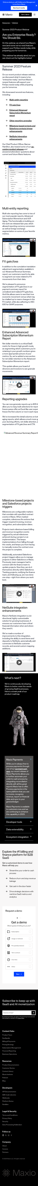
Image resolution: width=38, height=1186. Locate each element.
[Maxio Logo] (7, 14)
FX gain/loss (14, 104)
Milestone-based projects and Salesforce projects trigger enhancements (22, 128)
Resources (6, 22)
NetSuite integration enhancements (18, 138)
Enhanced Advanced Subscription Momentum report (20, 112)
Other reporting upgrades (20, 120)
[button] (19, 759)
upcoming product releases (18, 148)
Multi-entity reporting (18, 99)
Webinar (15, 22)
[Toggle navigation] (34, 14)
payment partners (16, 770)
